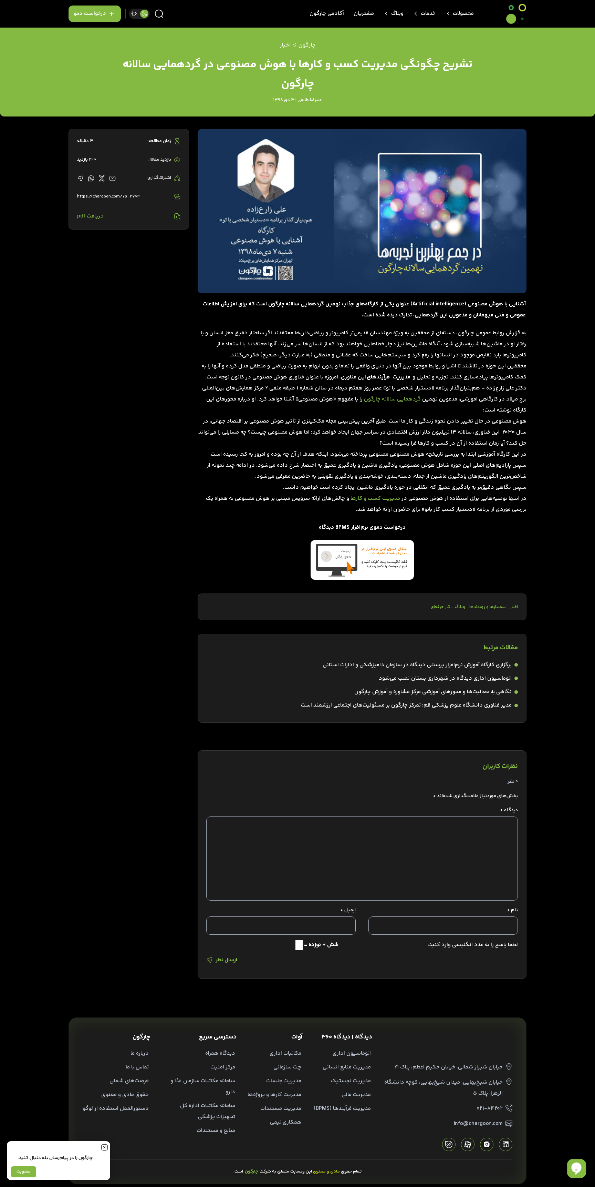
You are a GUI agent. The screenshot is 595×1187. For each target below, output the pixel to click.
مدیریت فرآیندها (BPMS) (342, 1108)
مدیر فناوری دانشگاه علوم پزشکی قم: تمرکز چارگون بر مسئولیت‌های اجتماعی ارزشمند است (406, 705)
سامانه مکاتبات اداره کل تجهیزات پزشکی (207, 1111)
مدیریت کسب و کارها (375, 498)
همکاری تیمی (285, 1122)
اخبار (514, 606)
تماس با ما (137, 1067)
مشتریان (364, 13)
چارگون (306, 45)
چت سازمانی (287, 1067)
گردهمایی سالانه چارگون (392, 399)
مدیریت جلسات (283, 1081)
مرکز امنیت (222, 1067)
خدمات (428, 13)
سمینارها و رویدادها (487, 606)
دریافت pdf (90, 216)
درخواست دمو (90, 13)
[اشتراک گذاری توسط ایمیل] (112, 178)
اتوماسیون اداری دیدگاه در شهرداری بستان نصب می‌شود (445, 678)
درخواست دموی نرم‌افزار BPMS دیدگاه (362, 527)
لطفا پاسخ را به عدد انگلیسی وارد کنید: (473, 945)
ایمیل (348, 910)
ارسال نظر (226, 960)
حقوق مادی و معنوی (125, 1094)
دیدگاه (509, 810)
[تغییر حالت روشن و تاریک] (139, 14)
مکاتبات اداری (285, 1053)
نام (512, 910)
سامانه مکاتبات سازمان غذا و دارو (202, 1086)
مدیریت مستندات (280, 1108)
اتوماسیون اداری (352, 1053)
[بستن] (104, 1147)
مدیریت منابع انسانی (347, 1067)
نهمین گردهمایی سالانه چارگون (304, 304)
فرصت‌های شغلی (129, 1081)
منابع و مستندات (216, 1130)
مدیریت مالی (356, 1094)
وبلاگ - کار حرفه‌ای (448, 606)
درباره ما (140, 1053)
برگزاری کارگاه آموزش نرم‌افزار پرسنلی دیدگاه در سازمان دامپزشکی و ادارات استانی (417, 665)
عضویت (24, 1171)
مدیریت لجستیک (351, 1081)
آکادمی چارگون (327, 13)
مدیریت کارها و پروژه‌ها (274, 1094)
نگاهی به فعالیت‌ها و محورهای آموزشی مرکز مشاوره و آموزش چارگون (433, 692)
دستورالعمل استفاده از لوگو (116, 1108)
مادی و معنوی (326, 1171)
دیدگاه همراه (220, 1053)
